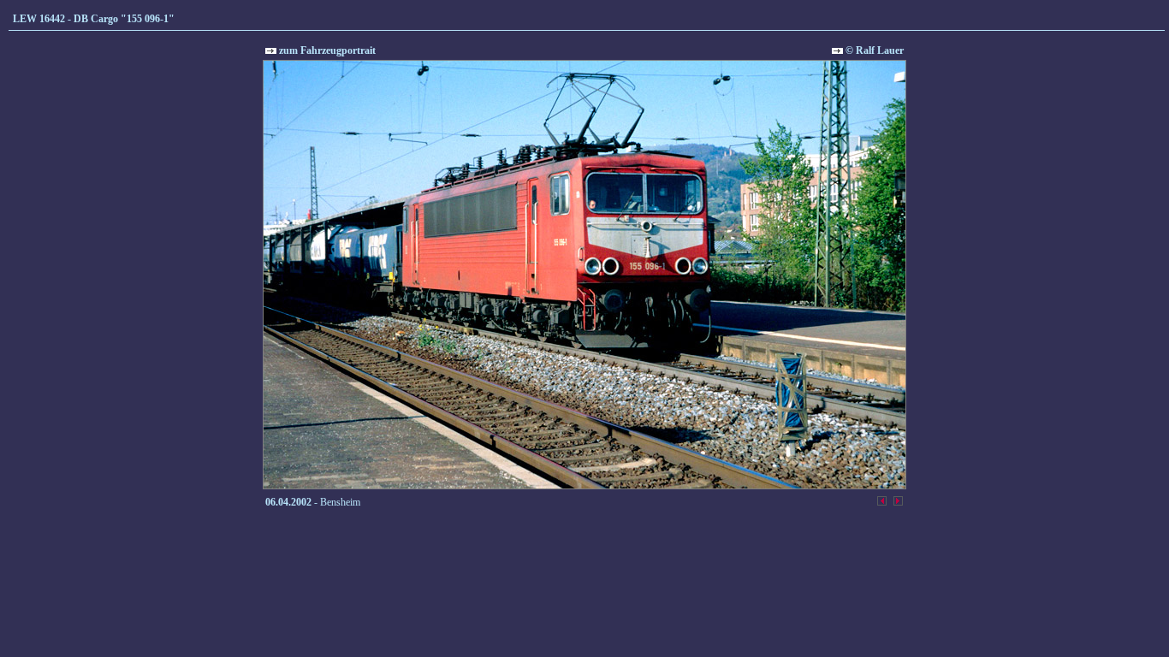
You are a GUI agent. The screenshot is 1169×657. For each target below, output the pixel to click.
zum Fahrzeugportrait (326, 50)
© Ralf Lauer (873, 50)
